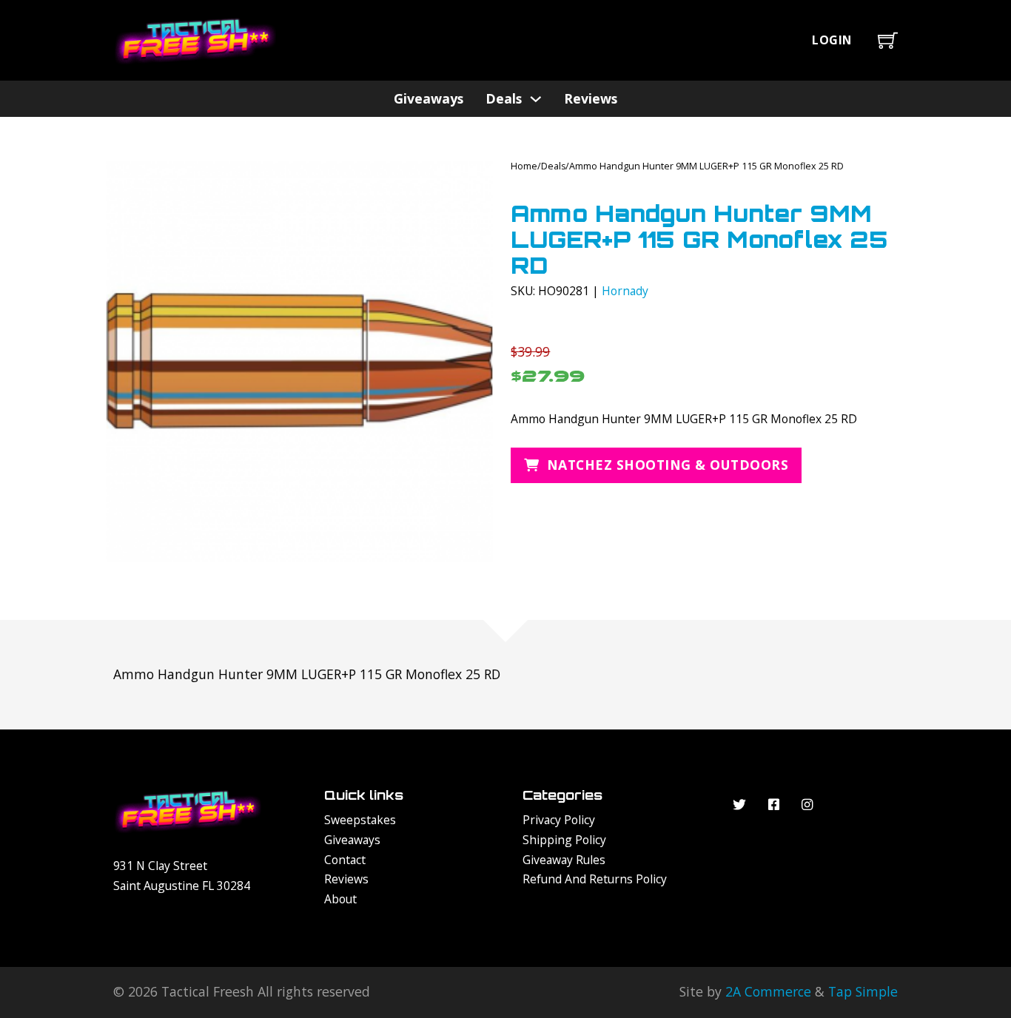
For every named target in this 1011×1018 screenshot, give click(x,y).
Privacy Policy (559, 820)
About (340, 899)
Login (832, 40)
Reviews (590, 98)
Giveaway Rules (564, 860)
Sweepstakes (360, 820)
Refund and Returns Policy (595, 879)
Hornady (625, 291)
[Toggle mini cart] (888, 40)
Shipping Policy (564, 840)
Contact (345, 860)
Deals (504, 98)
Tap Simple (863, 991)
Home (524, 166)
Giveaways (428, 98)
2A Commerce (768, 991)
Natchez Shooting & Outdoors (668, 464)
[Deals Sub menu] (536, 99)
